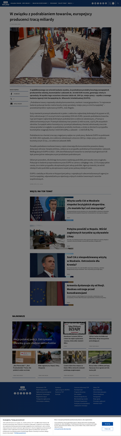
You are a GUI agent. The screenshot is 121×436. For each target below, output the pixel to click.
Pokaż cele (107, 429)
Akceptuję (107, 424)
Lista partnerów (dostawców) (62, 429)
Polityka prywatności (20, 433)
